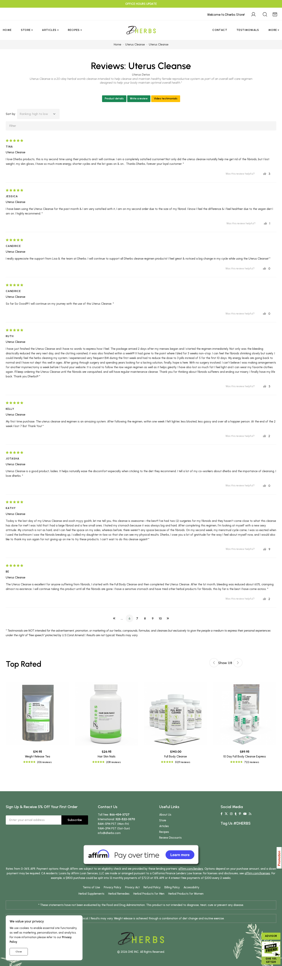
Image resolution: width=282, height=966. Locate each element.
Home (7, 30)
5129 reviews (182, 762)
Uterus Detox (141, 74)
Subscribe (75, 820)
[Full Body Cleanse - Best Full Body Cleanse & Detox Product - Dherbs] (175, 713)
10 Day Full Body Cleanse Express (244, 756)
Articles (49, 30)
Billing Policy (172, 887)
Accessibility (191, 887)
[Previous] (114, 618)
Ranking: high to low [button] (34, 114)
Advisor (271, 936)
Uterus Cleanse (159, 65)
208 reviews (113, 762)
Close (19, 951)
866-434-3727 (119, 814)
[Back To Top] (271, 10)
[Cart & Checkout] (275, 14)
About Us (165, 814)
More (272, 30)
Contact (219, 30)
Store (26, 30)
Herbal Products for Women (186, 893)
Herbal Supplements (91, 893)
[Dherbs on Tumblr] (236, 814)
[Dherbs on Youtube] (245, 814)
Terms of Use (91, 887)
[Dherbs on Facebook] (221, 814)
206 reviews (44, 762)
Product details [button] (114, 98)
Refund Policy (152, 887)
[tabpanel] (175, 723)
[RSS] (250, 814)
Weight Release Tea (37, 756)
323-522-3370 (125, 819)
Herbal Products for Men (148, 893)
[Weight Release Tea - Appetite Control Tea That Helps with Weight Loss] (37, 713)
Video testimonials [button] (165, 98)
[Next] (168, 618)
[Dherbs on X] (226, 814)
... (122, 618)
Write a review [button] (139, 98)
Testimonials (248, 30)
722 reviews (251, 762)
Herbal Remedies (118, 893)
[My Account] (253, 14)
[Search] (265, 14)
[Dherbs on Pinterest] (240, 814)
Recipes (74, 30)
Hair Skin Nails (106, 756)
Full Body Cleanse (175, 756)
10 (160, 618)
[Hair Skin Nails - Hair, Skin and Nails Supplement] (106, 713)
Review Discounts (170, 837)
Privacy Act (132, 887)
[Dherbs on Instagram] (231, 814)
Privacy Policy (112, 887)
